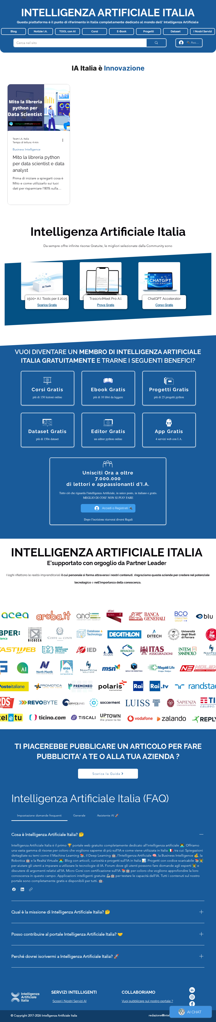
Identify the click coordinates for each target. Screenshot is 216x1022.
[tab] (39, 815)
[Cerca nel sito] (156, 43)
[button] (13, 889)
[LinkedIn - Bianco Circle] (192, 990)
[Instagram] (192, 997)
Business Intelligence (26, 149)
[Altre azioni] (64, 140)
